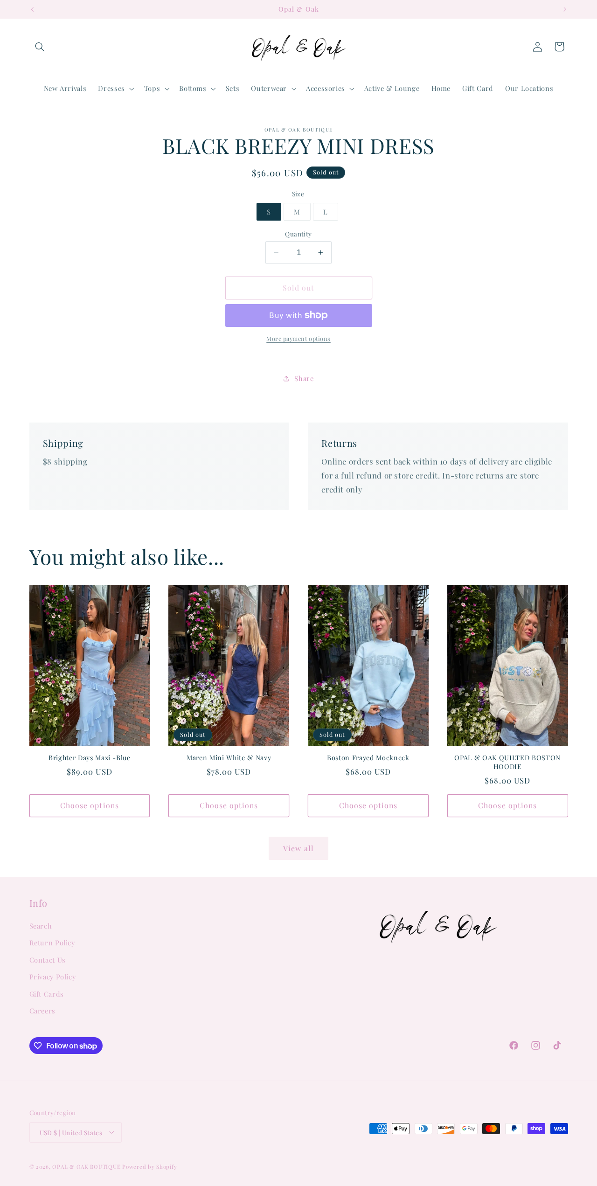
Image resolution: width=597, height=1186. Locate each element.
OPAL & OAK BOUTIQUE (86, 1166)
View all (298, 848)
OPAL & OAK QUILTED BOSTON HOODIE (507, 762)
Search (40, 925)
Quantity (298, 233)
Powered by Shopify (149, 1166)
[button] (40, 46)
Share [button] (303, 378)
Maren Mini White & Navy (229, 758)
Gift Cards (46, 994)
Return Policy (52, 943)
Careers (42, 1010)
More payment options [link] (298, 338)
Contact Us (47, 959)
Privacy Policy (52, 977)
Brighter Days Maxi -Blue (90, 758)
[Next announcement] (565, 9)
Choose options (89, 805)
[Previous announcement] (32, 9)
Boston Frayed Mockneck (368, 758)
